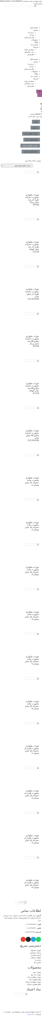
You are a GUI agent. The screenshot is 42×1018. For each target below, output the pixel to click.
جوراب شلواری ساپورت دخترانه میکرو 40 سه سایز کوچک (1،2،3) (32, 388)
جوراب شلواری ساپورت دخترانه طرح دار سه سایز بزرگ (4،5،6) (32, 200)
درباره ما (31, 32)
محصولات (34, 40)
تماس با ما (34, 45)
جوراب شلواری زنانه (31, 134)
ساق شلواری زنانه (32, 140)
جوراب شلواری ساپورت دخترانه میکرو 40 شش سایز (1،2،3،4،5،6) (32, 435)
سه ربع (35, 128)
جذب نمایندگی (29, 52)
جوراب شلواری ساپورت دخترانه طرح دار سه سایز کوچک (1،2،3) (32, 247)
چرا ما (32, 35)
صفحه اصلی (34, 28)
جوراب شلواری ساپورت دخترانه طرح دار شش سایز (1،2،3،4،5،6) (32, 294)
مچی (36, 122)
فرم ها (35, 47)
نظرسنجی (30, 54)
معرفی (35, 30)
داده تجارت (30, 1014)
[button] (21, 57)
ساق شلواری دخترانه (31, 151)
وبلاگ (36, 42)
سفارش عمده (29, 49)
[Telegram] (33, 939)
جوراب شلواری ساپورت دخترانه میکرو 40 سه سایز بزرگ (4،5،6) (32, 341)
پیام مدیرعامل (29, 37)
